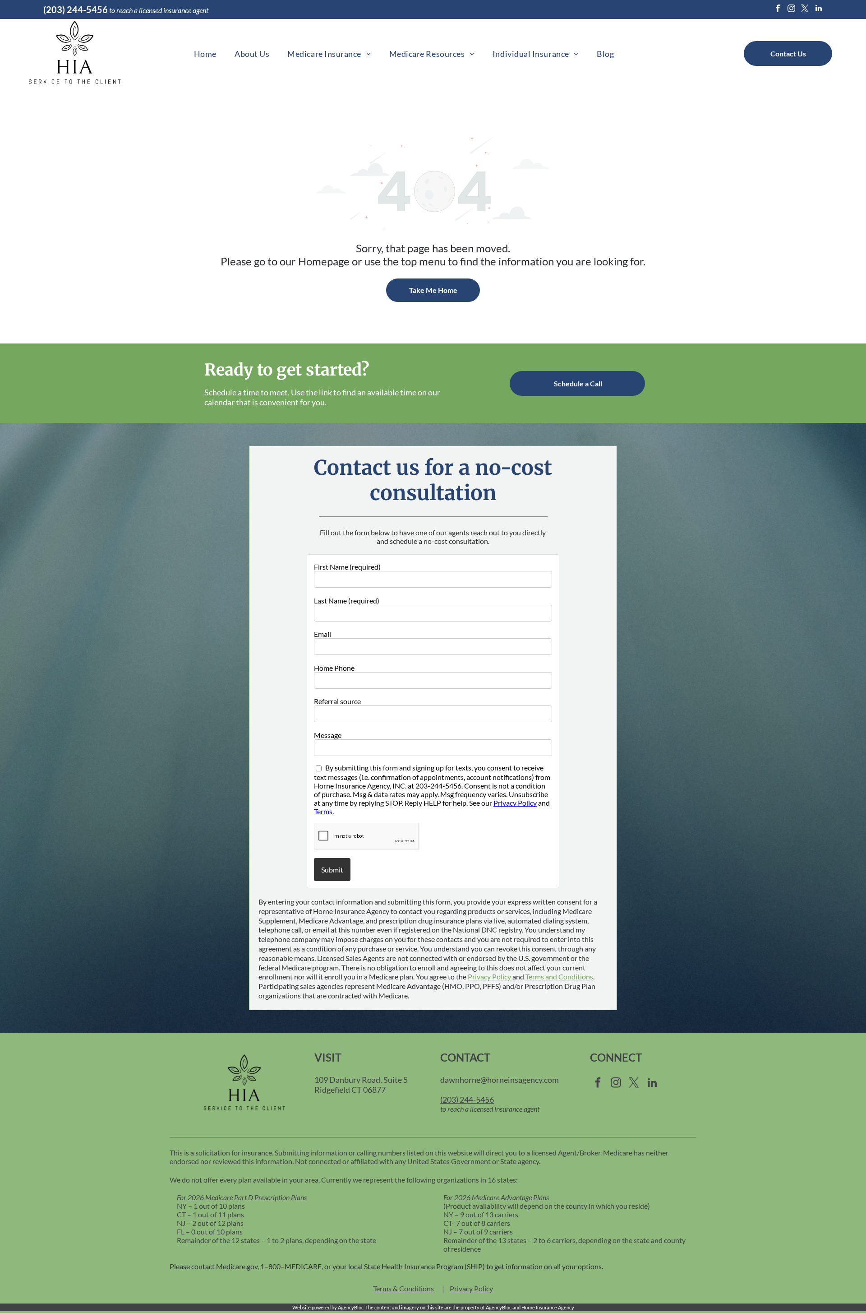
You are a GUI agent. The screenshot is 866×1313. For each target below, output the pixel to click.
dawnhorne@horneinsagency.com (499, 1080)
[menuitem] (205, 53)
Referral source (337, 701)
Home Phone (334, 667)
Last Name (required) (346, 600)
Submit (332, 869)
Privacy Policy (515, 802)
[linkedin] (818, 9)
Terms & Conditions (403, 1288)
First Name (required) (347, 566)
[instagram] (791, 9)
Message (327, 735)
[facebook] (777, 9)
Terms (323, 811)
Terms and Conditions (559, 976)
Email (322, 634)
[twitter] (805, 9)
